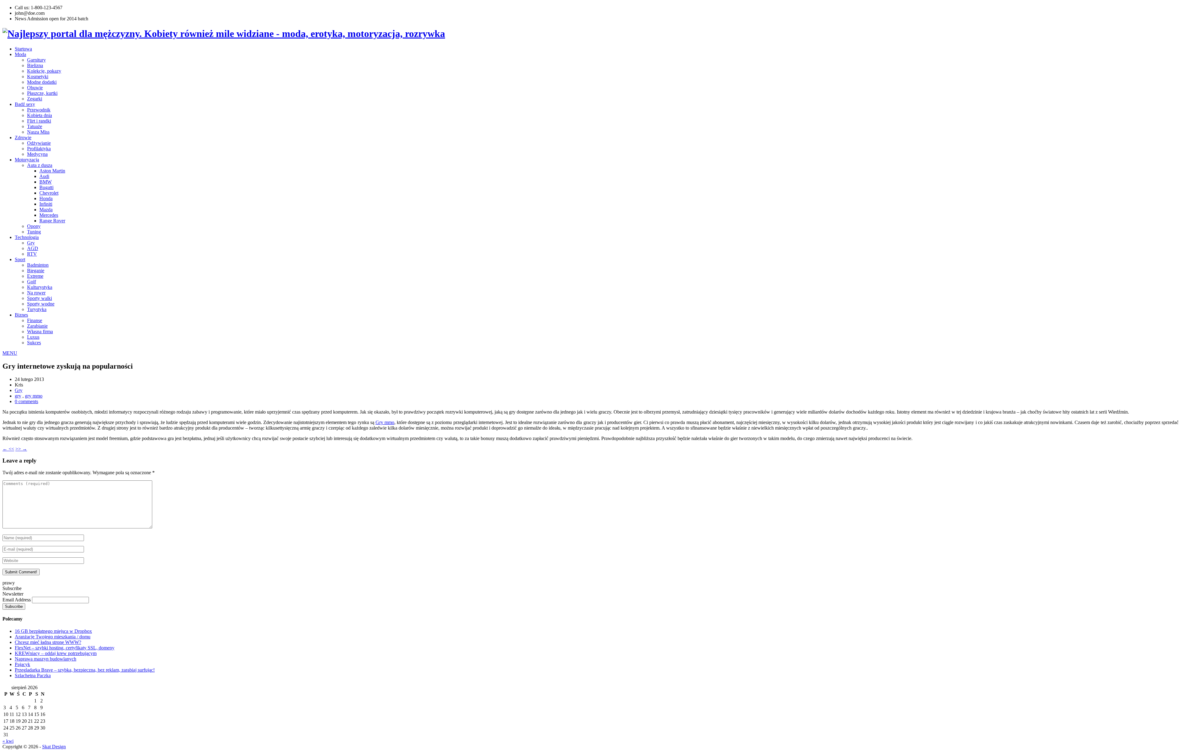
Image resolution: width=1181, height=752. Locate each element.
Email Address (17, 599)
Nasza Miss (38, 132)
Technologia (27, 237)
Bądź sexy (25, 104)
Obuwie (35, 87)
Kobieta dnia (39, 115)
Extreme (35, 276)
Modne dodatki (42, 82)
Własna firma (40, 331)
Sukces (34, 342)
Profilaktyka (39, 148)
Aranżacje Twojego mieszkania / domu (52, 636)
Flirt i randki (39, 120)
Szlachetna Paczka (33, 675)
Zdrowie (23, 137)
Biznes (21, 314)
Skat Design (54, 746)
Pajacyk (22, 664)
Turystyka (36, 309)
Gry (31, 242)
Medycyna (37, 154)
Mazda (46, 209)
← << (8, 448)
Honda (46, 198)
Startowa (23, 48)
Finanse (34, 320)
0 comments (26, 401)
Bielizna (35, 65)
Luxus (33, 337)
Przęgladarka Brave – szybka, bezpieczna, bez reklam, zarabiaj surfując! (85, 670)
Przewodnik (38, 109)
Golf (31, 281)
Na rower (36, 292)
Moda (20, 54)
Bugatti (46, 187)
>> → (21, 448)
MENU (9, 353)
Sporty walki (39, 298)
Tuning (34, 231)
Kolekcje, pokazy (44, 71)
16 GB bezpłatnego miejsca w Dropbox (53, 631)
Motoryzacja (27, 159)
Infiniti (45, 204)
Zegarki (34, 98)
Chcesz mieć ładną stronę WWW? (48, 642)
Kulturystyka (39, 287)
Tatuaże (34, 126)
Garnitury (36, 60)
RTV (32, 254)
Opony (34, 226)
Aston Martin (52, 170)
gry (18, 395)
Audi (44, 176)
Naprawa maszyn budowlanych (45, 658)
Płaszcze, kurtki (42, 93)
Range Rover (52, 220)
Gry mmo (385, 422)
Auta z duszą (39, 165)
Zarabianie (37, 326)
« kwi (8, 741)
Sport (20, 259)
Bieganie (35, 270)
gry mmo (33, 395)
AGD (32, 248)
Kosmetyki (37, 76)
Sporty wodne (40, 303)
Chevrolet (48, 193)
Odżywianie (39, 143)
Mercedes (48, 215)
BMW (45, 181)
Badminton (38, 265)
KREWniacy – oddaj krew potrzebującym (56, 653)
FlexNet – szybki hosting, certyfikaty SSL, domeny (64, 647)
